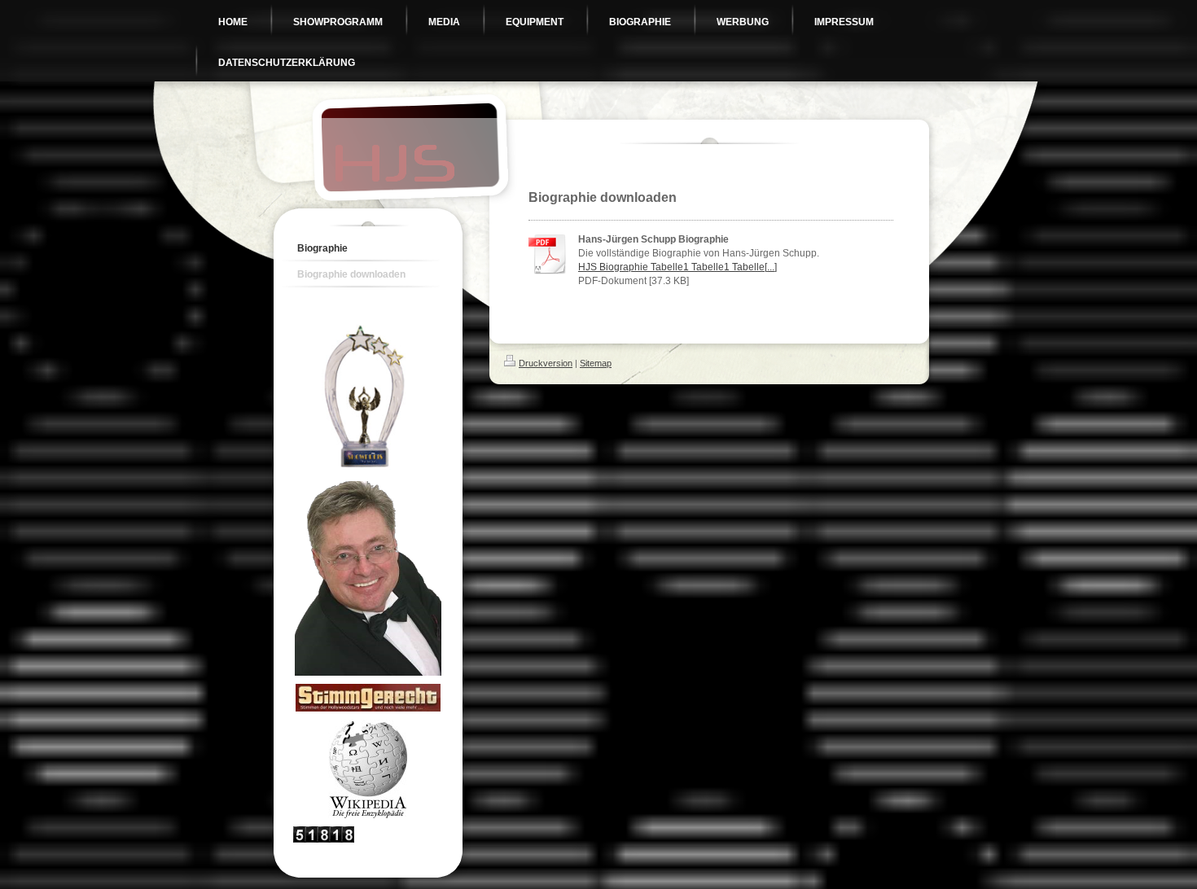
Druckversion (545, 363)
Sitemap (596, 363)
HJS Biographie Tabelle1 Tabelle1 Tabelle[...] (677, 267)
